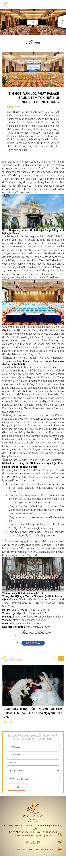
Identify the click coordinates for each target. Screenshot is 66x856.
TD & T (50, 849)
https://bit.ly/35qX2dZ (34, 613)
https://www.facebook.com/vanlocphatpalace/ (38, 616)
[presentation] (53, 658)
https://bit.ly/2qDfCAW (38, 626)
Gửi (17, 787)
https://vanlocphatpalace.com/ (29, 620)
